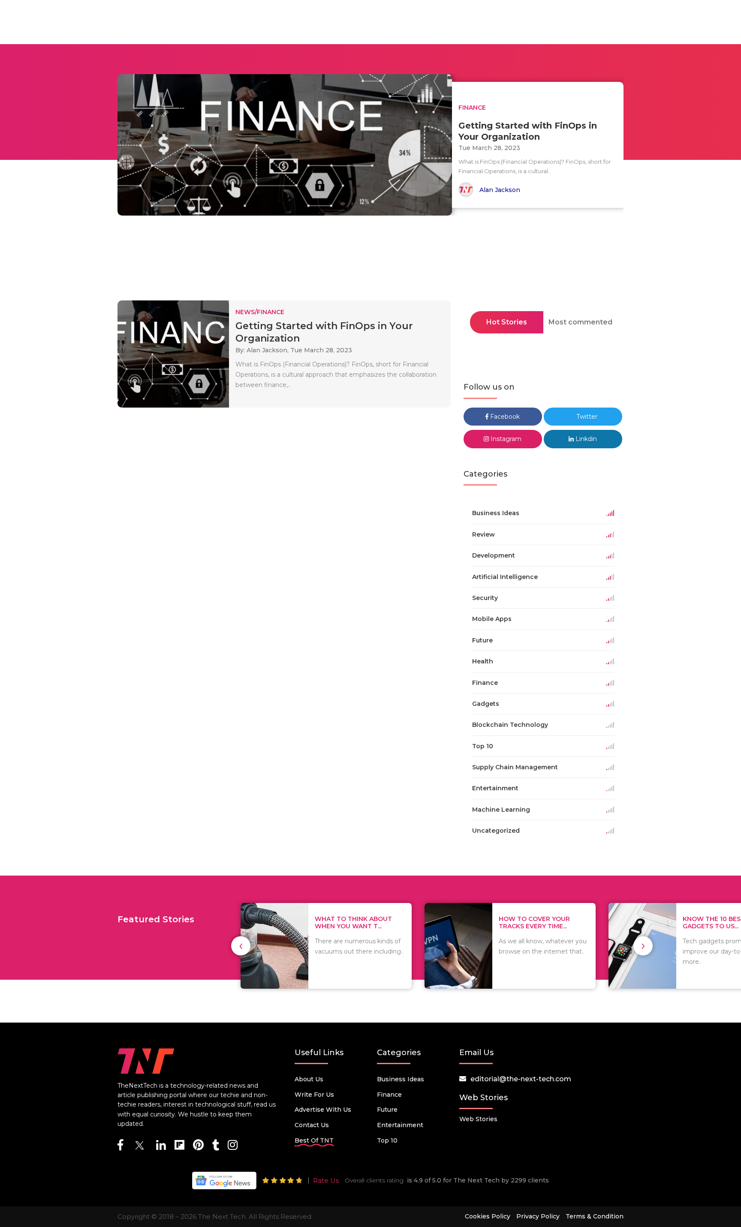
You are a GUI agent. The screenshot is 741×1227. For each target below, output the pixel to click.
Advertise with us (323, 1109)
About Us (309, 1079)
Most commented (580, 322)
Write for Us (314, 1094)
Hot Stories (506, 322)
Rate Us (326, 1180)
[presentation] (240, 945)
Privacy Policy (538, 1216)
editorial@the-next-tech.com (520, 1079)
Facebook (504, 416)
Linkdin (585, 439)
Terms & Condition (595, 1216)
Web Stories (478, 1119)
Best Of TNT (314, 1140)
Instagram (505, 439)
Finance (389, 1094)
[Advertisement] (370, 260)
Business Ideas (400, 1079)
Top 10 (387, 1140)
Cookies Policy (487, 1216)
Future (387, 1109)
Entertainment (400, 1125)
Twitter (586, 416)
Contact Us (312, 1125)
